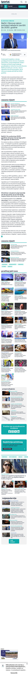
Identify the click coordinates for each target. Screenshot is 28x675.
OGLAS (14, 14)
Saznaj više (14, 673)
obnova (10, 266)
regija (20, 456)
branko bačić (12, 264)
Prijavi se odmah (7, 448)
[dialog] (14, 669)
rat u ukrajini (12, 456)
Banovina (4, 264)
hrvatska (20, 264)
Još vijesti (12, 541)
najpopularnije (9, 498)
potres (4, 266)
